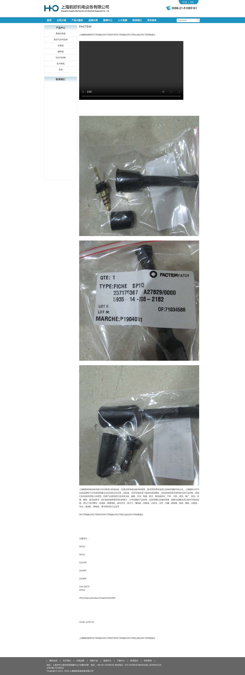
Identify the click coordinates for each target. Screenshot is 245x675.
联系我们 (137, 20)
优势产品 (94, 661)
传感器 (61, 45)
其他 (61, 69)
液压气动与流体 (61, 39)
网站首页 (53, 661)
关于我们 (67, 661)
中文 (184, 2)
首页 (49, 20)
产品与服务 (77, 20)
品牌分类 (93, 20)
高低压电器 (61, 33)
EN (192, 2)
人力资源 (122, 20)
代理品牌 (80, 661)
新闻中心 (107, 20)
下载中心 (121, 661)
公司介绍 (61, 20)
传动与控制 (61, 57)
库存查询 (151, 20)
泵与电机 (61, 63)
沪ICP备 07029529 (55, 668)
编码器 (61, 51)
